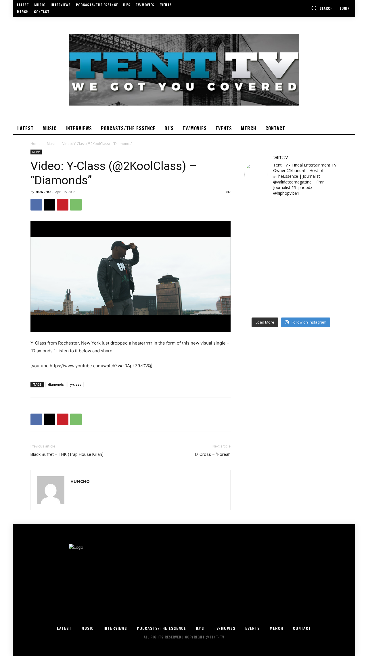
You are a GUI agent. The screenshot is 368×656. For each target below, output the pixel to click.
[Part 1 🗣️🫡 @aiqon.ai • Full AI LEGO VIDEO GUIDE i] (267, 215)
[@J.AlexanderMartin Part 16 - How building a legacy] (267, 271)
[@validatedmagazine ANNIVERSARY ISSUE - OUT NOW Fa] (267, 243)
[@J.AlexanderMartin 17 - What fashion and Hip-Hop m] (315, 243)
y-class (75, 384)
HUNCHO (43, 192)
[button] (322, 8)
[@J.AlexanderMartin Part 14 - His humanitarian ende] (267, 300)
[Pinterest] (62, 205)
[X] (49, 205)
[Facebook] (36, 205)
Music (51, 143)
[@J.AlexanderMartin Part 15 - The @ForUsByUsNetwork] (315, 271)
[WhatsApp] (76, 205)
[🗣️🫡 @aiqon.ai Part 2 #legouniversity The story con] (315, 215)
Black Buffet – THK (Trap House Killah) (66, 454)
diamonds (56, 384)
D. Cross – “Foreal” (213, 454)
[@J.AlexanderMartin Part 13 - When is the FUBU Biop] (315, 300)
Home (35, 143)
